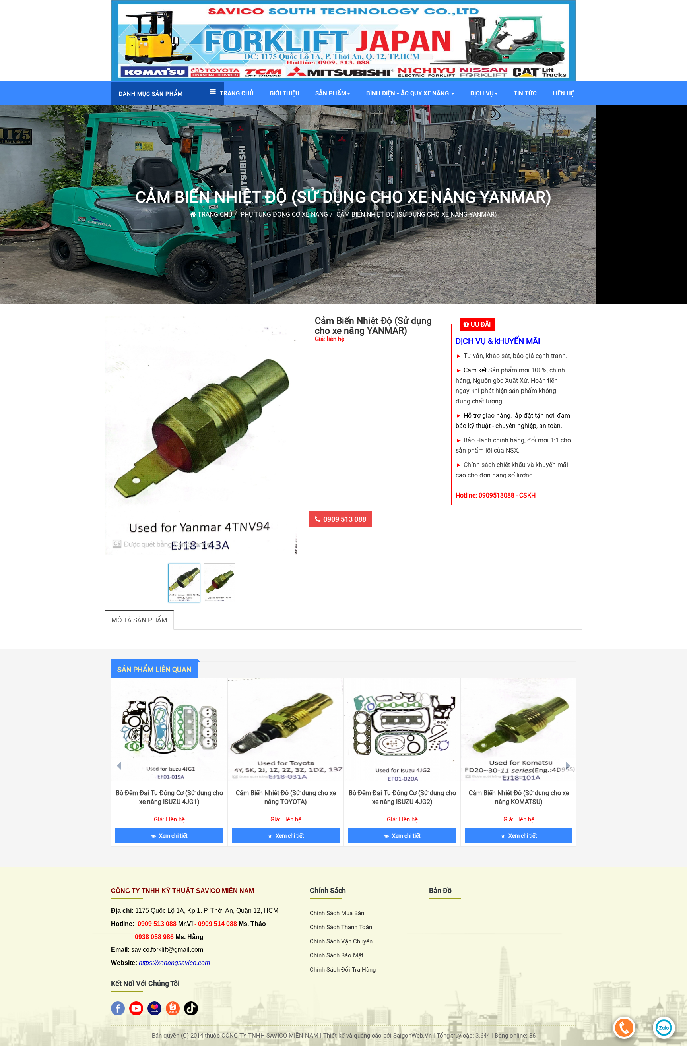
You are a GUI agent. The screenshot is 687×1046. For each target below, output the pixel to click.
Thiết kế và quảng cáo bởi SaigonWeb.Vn (378, 1035)
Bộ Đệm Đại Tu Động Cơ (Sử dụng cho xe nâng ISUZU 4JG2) (402, 797)
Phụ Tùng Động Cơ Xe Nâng (284, 214)
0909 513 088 (344, 519)
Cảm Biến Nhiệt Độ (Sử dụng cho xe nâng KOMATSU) (519, 797)
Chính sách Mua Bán (337, 913)
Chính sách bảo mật (336, 955)
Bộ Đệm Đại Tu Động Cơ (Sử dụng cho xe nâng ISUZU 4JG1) (169, 797)
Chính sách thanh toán (341, 927)
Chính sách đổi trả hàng (343, 969)
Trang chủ (214, 214)
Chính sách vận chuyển (341, 941)
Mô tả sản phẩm (139, 620)
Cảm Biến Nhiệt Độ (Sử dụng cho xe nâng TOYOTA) (286, 797)
